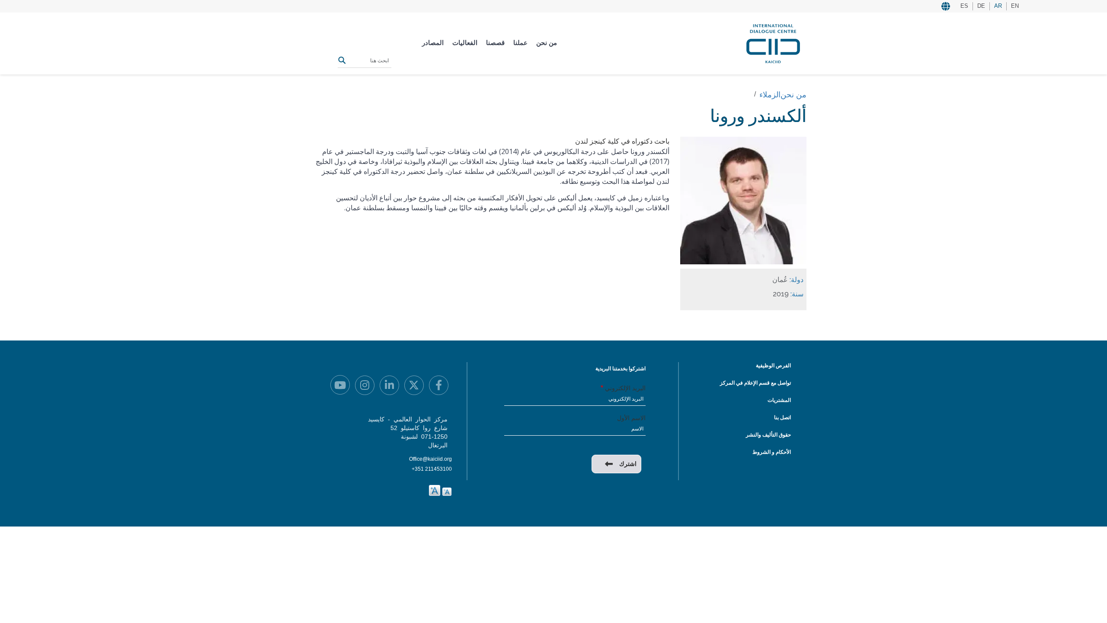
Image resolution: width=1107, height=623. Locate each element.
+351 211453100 (432, 469)
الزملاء (770, 94)
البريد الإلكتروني (625, 388)
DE (981, 6)
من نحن (546, 42)
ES (964, 6)
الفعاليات (464, 42)
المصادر (433, 42)
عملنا (520, 42)
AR (998, 6)
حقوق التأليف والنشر (768, 435)
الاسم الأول (631, 417)
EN (1015, 6)
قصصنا (495, 42)
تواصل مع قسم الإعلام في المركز (755, 383)
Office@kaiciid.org (430, 459)
